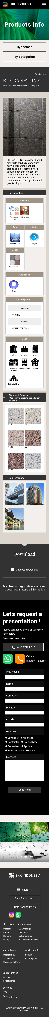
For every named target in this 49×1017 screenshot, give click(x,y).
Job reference (10, 972)
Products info (32, 950)
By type (6, 977)
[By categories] (24, 860)
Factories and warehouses (30, 940)
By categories (24, 57)
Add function (24, 932)
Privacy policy (10, 996)
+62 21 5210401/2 (25, 647)
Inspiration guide (10, 955)
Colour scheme (25, 936)
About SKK (8, 924)
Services (7, 987)
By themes (24, 47)
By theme (29, 955)
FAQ (5, 991)
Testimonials (8, 958)
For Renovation (26, 924)
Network (7, 936)
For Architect (10, 950)
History (6, 940)
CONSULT (26, 890)
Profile (6, 932)
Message (7, 929)
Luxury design (25, 929)
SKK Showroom (24, 898)
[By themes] (24, 840)
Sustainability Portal (24, 907)
